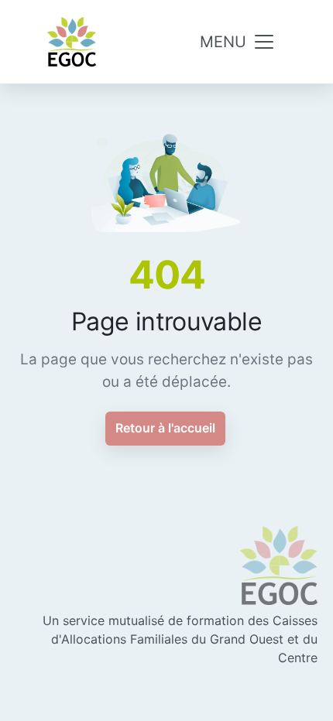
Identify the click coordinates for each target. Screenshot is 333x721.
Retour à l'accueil (165, 428)
